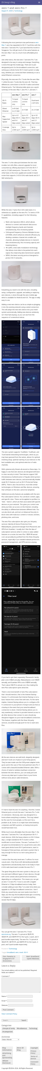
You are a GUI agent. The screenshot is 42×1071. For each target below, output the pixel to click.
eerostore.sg (6, 934)
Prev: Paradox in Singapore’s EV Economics (9, 958)
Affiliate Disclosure (6, 1062)
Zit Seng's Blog (8, 2)
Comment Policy (34, 1063)
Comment (6, 976)
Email (4, 1001)
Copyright (34, 1048)
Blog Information (7, 1049)
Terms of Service (34, 1057)
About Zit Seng (20, 1049)
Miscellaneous (22, 1028)
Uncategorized (7, 1032)
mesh (21, 952)
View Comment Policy (9, 1014)
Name (4, 996)
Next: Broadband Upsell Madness (32, 957)
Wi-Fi (26, 952)
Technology (18, 11)
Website (5, 1005)
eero (17, 952)
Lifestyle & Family (8, 1028)
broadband (11, 952)
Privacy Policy (33, 1052)
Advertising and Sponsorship (7, 1055)
